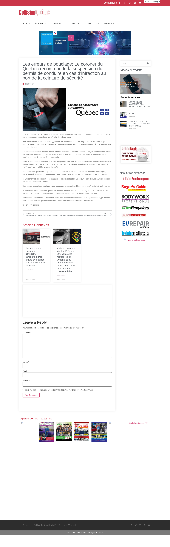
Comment (28, 332)
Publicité (90, 23)
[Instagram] (129, 3)
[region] (135, 84)
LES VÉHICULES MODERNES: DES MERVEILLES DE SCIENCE (140, 104)
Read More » (31, 270)
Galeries (76, 23)
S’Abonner (109, 23)
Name (26, 362)
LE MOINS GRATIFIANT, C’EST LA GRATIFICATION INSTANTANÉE (139, 124)
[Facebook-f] (119, 3)
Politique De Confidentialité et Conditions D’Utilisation (56, 525)
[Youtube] (140, 3)
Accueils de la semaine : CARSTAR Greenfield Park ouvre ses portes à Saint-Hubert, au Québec (36, 257)
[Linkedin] (135, 3)
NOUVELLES (58, 23)
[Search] (148, 63)
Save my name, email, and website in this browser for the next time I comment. (59, 390)
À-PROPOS (39, 23)
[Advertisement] (67, 300)
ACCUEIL (26, 23)
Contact (26, 525)
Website (26, 380)
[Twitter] (124, 3)
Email (26, 371)
